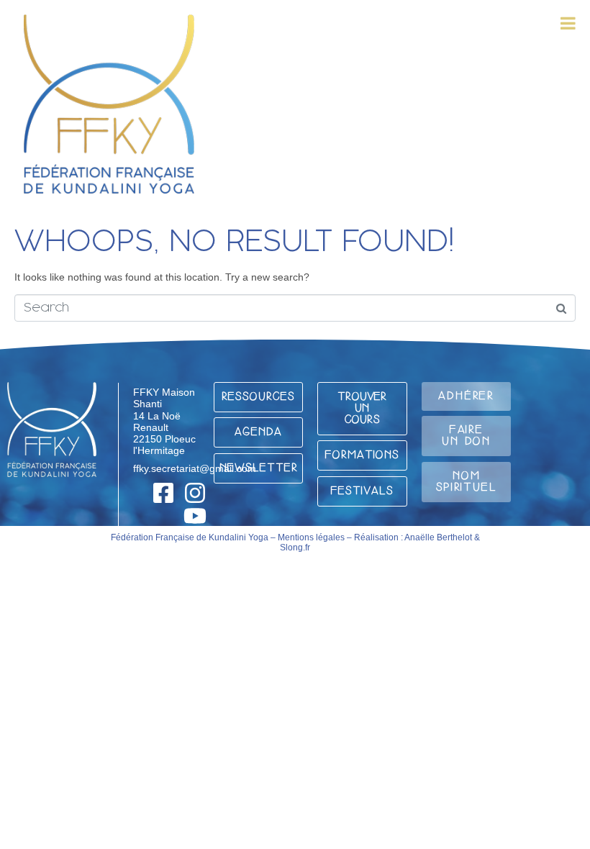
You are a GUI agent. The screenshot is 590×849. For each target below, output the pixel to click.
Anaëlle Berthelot (438, 537)
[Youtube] (194, 515)
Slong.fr (295, 547)
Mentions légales (311, 537)
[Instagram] (194, 492)
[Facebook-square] (163, 492)
